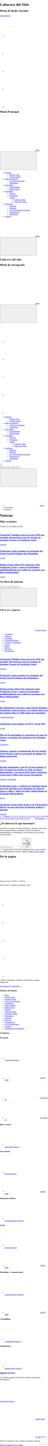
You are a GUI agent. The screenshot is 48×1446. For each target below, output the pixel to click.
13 (31, 816)
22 (3, 818)
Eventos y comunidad (13, 642)
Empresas (12, 206)
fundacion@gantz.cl (12, 1147)
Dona (37, 150)
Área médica (9, 185)
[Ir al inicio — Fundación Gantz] (17, 132)
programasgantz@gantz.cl (14, 1221)
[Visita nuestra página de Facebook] (22, 89)
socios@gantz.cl (11, 1248)
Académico (9, 634)
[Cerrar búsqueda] (1, 465)
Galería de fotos (20, 200)
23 (6, 818)
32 (27, 818)
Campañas (8, 638)
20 (47, 816)
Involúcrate (9, 204)
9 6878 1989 (40, 1419)
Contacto (8, 216)
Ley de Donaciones (12, 1024)
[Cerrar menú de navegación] (18, 313)
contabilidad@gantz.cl (13, 1341)
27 (15, 818)
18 (42, 816)
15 (35, 816)
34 (36, 818)
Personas (12, 208)
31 (24, 818)
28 (17, 818)
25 (10, 818)
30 (22, 818)
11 (26, 816)
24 (8, 818)
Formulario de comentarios (14, 1028)
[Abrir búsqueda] (18, 246)
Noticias (12, 193)
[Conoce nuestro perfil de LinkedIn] (22, 71)
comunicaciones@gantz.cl (14, 1295)
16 (38, 816)
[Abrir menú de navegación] (18, 160)
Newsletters (13, 196)
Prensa (7, 647)
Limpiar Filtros (40, 630)
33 (29, 818)
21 (1, 818)
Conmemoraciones (11, 640)
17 (40, 816)
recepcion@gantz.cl (12, 1060)
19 (45, 816)
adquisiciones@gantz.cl (13, 1368)
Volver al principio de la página (11, 1445)
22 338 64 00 (40, 1437)
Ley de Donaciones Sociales (19, 210)
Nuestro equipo (15, 177)
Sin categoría (9, 651)
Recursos (8, 649)
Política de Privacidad (36, 852)
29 (20, 818)
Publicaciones (14, 189)
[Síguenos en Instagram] (22, 35)
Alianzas (8, 636)
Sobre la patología (11, 179)
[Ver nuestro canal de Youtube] (22, 53)
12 (28, 816)
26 (13, 818)
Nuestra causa (14, 175)
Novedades (9, 191)
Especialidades (14, 187)
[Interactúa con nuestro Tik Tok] (22, 107)
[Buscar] (18, 477)
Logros (7, 645)
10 (24, 816)
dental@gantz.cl (11, 1174)
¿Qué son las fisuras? (17, 181)
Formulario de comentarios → (11, 986)
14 (33, 816)
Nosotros (8, 173)
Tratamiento (13, 183)
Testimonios (13, 214)
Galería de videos (20, 202)
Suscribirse (26, 839)
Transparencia (5, 16)
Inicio (7, 995)
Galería (12, 198)
